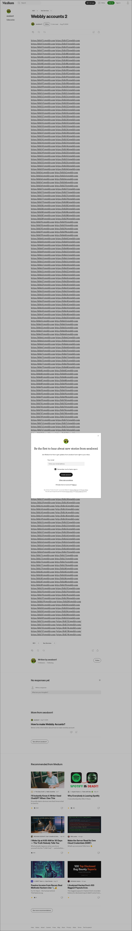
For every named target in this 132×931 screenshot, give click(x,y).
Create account (66, 475)
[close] (98, 435)
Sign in (74, 485)
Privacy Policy (84, 490)
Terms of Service (74, 490)
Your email (50, 460)
